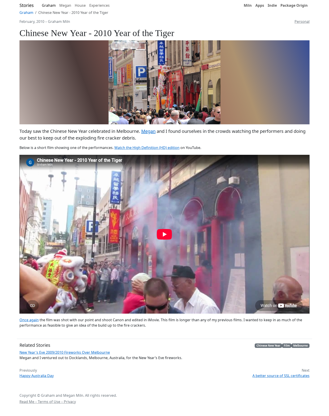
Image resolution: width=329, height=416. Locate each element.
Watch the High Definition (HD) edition (146, 147)
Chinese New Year (268, 345)
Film (287, 345)
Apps (259, 5)
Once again (29, 319)
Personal (302, 21)
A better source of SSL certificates (281, 375)
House (80, 5)
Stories (26, 5)
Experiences (99, 5)
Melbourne (300, 345)
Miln (248, 5)
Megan (65, 5)
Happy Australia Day (36, 375)
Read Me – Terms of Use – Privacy (47, 401)
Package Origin (294, 5)
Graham (49, 5)
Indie (272, 5)
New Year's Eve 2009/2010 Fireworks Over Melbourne (64, 352)
